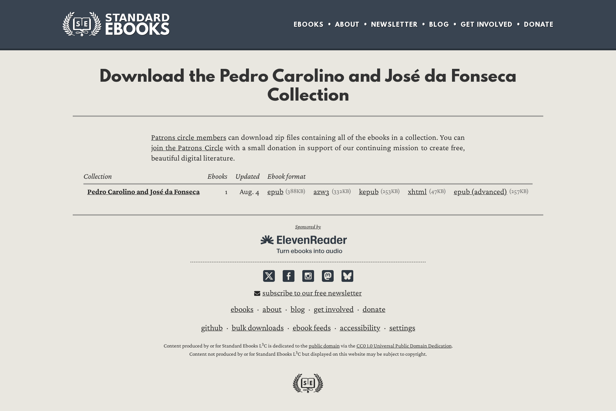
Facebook (288, 276)
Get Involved (487, 24)
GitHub (212, 328)
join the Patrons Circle (187, 148)
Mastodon (328, 276)
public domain (324, 346)
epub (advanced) (480, 192)
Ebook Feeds (312, 328)
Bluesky (347, 276)
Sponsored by (308, 226)
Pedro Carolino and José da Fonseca (143, 192)
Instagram (308, 276)
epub (275, 192)
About (347, 24)
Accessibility (360, 328)
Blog (439, 24)
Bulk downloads (258, 328)
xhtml (417, 192)
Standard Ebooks (115, 24)
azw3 (321, 192)
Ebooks (309, 24)
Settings (402, 328)
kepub (369, 192)
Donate (539, 24)
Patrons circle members (188, 137)
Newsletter (394, 24)
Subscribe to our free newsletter (312, 293)
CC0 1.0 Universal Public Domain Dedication (404, 346)
